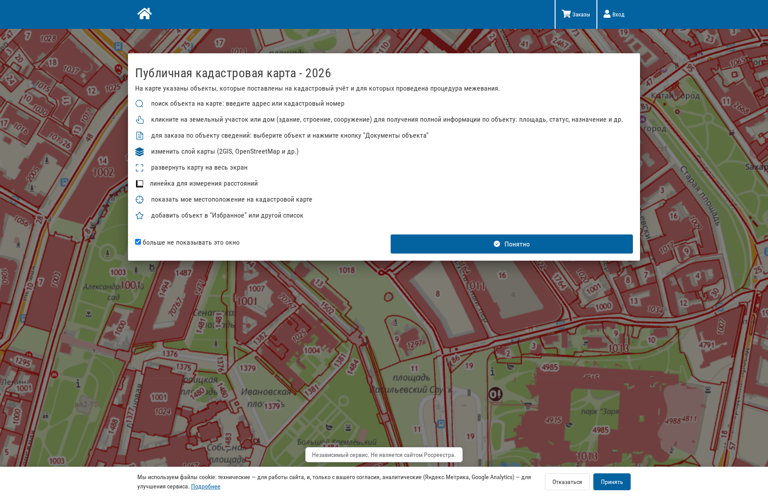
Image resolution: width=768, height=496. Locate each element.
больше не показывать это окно (190, 242)
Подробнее (205, 486)
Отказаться (567, 481)
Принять (612, 481)
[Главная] (143, 14)
